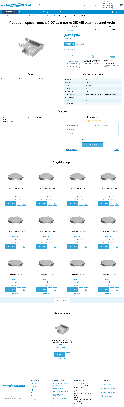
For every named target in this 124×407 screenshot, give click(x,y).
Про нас (21, 12)
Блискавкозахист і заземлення (58, 394)
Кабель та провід (58, 388)
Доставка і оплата (52, 12)
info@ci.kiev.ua (108, 396)
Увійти (116, 149)
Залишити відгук (16, 199)
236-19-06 (107, 4)
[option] (31, 47)
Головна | (4, 16)
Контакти (63, 12)
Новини (27, 12)
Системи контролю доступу (61, 391)
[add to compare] (82, 44)
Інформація (35, 12)
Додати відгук (68, 49)
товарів (63, 300)
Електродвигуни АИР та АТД (61, 398)
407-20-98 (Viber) (109, 6)
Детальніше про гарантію (91, 63)
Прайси (42, 12)
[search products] (84, 5)
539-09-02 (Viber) (109, 8)
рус (95, 7)
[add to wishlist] (78, 44)
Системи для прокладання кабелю (61, 384)
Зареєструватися (71, 149)
